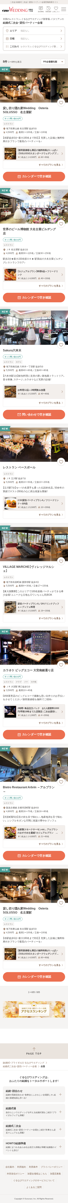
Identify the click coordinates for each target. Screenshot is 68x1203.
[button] (34, 1094)
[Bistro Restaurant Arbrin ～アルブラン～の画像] (34, 765)
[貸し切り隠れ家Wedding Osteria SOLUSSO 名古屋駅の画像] (34, 85)
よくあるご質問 (34, 1187)
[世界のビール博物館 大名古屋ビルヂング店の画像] (34, 207)
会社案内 (9, 1167)
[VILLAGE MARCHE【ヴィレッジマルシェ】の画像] (34, 544)
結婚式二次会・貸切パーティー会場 (20, 1066)
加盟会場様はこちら (37, 1173)
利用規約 (21, 1167)
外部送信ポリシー (15, 1173)
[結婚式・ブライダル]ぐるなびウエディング (23, 1062)
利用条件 (33, 1167)
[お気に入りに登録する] (61, 103)
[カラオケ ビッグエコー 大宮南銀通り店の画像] (34, 648)
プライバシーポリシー (52, 1167)
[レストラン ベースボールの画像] (34, 445)
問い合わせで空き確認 (36, 414)
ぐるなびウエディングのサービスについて (34, 1180)
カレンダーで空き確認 (36, 176)
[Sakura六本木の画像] (34, 328)
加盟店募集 (55, 1173)
